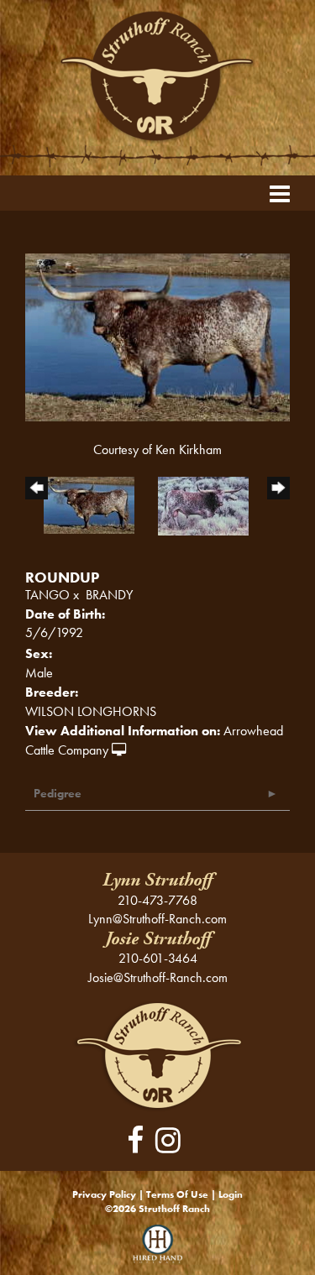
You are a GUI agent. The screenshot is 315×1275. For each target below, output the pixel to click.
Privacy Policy (104, 1194)
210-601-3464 (157, 958)
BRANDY (109, 595)
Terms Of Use (177, 1194)
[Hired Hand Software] (157, 1250)
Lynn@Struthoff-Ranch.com (157, 919)
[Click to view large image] (157, 336)
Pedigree (57, 793)
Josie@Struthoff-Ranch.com (158, 977)
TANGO (47, 595)
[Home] (157, 1054)
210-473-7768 (157, 900)
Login (230, 1194)
